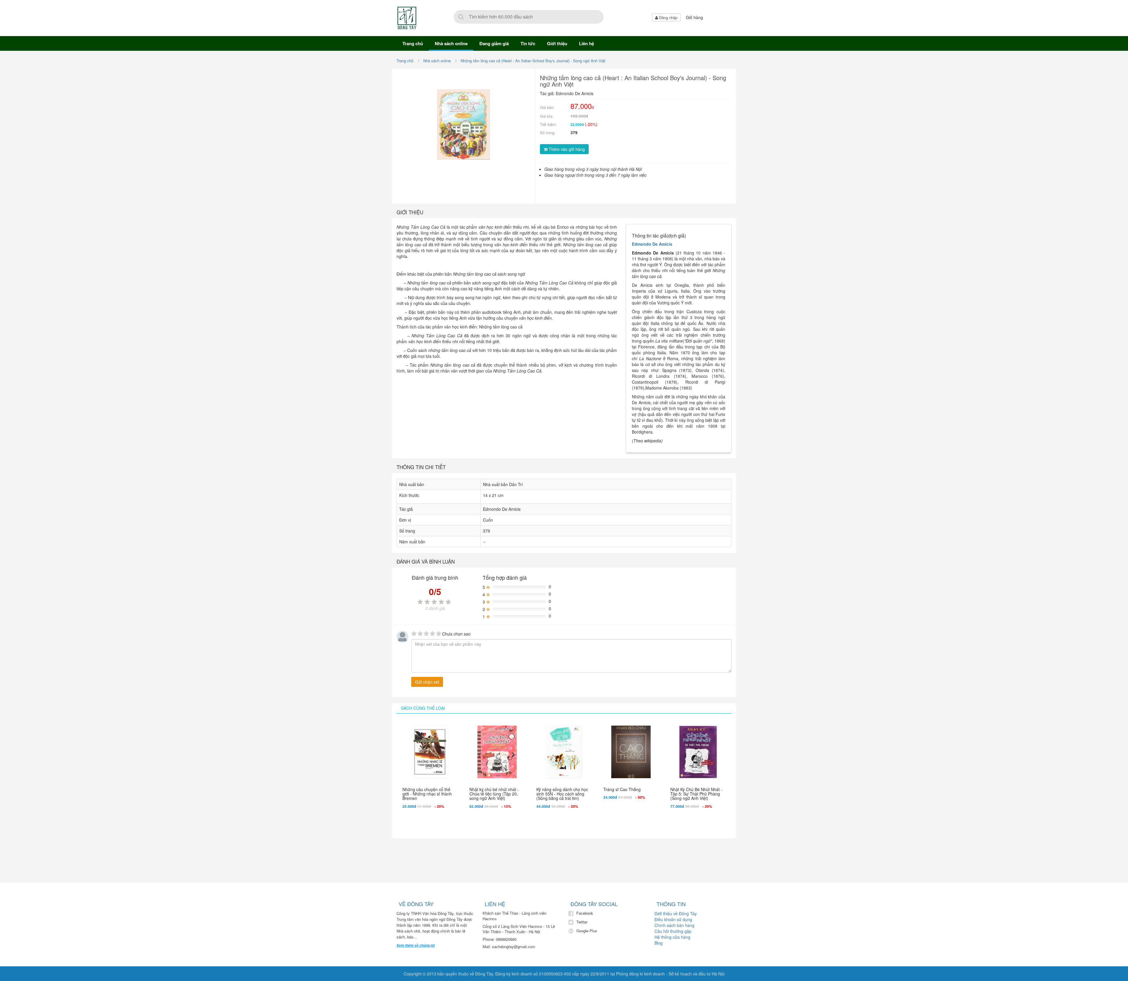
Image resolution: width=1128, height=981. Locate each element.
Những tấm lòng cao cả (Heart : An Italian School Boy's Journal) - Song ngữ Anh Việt (533, 60)
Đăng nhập (667, 17)
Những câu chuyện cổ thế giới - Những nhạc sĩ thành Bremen (427, 793)
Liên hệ (586, 43)
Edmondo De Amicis (652, 244)
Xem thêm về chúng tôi (416, 945)
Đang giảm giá (494, 43)
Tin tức (528, 43)
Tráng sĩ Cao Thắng (622, 789)
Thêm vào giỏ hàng (566, 149)
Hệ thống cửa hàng (672, 937)
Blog (658, 943)
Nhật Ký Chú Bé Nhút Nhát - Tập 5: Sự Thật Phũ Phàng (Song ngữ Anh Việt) (696, 793)
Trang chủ (412, 43)
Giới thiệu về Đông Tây (675, 913)
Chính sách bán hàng (674, 925)
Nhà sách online (451, 43)
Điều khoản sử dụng (673, 919)
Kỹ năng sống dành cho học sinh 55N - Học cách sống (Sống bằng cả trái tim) (562, 793)
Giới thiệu (557, 43)
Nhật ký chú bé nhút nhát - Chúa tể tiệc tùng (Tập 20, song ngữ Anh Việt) (494, 793)
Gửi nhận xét (427, 682)
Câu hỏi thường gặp (672, 931)
